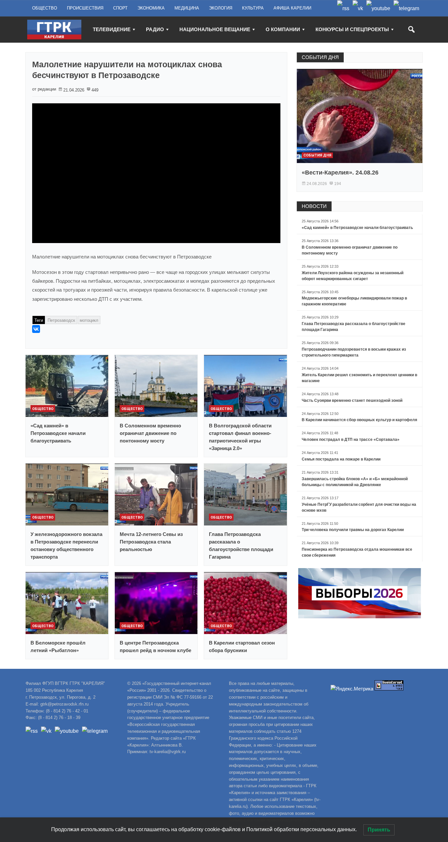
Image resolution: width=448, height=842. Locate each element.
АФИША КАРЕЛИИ (292, 8)
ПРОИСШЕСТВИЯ (85, 8)
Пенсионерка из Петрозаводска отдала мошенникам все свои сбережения (357, 552)
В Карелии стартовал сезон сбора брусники (242, 646)
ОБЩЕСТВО (44, 8)
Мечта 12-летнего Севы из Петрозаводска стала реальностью (151, 541)
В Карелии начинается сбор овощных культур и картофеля (359, 420)
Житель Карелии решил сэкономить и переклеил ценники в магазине (359, 378)
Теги (38, 320)
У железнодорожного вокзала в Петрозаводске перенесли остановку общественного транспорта (66, 545)
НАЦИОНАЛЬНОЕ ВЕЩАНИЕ (214, 29)
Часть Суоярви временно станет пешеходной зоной (352, 400)
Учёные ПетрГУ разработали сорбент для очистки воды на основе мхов (359, 507)
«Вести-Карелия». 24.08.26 (340, 172)
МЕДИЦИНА (186, 8)
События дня (317, 155)
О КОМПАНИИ (283, 29)
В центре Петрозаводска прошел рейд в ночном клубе (155, 646)
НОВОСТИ (314, 206)
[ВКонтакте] (36, 329)
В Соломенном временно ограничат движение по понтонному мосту (150, 433)
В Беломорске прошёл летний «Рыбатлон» (58, 646)
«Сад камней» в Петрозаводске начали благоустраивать (58, 433)
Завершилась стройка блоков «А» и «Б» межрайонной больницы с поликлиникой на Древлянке (355, 482)
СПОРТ (120, 8)
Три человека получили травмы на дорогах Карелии (353, 529)
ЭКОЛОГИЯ (220, 8)
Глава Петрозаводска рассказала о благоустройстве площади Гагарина (241, 545)
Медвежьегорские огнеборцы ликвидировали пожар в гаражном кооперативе (354, 301)
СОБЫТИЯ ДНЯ (320, 57)
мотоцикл (89, 320)
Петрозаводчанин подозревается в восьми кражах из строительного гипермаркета (354, 352)
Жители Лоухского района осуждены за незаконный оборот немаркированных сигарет (352, 276)
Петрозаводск (61, 320)
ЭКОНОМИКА (151, 8)
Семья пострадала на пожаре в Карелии (341, 459)
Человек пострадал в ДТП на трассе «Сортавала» (350, 439)
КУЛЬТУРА (253, 8)
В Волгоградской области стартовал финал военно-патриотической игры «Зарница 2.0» (240, 437)
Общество (42, 409)
